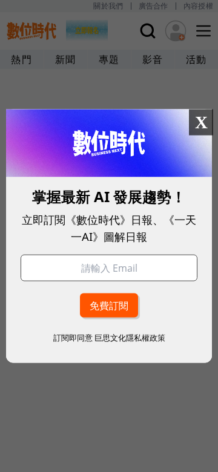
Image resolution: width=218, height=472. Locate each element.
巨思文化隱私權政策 (129, 337)
